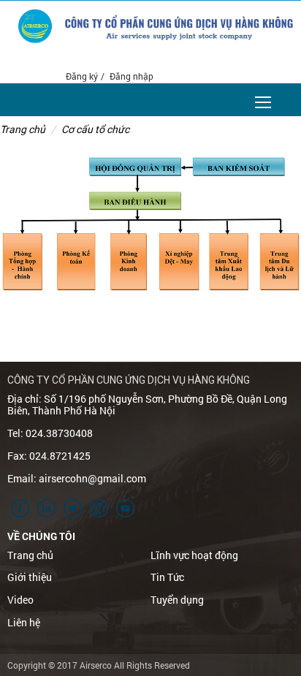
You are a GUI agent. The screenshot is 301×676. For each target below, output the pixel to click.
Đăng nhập (131, 76)
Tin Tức (167, 577)
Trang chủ (22, 129)
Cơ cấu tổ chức (95, 129)
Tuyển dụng (177, 600)
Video (20, 600)
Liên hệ (23, 622)
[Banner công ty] (179, 28)
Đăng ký (82, 76)
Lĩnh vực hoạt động (194, 555)
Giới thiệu (29, 577)
